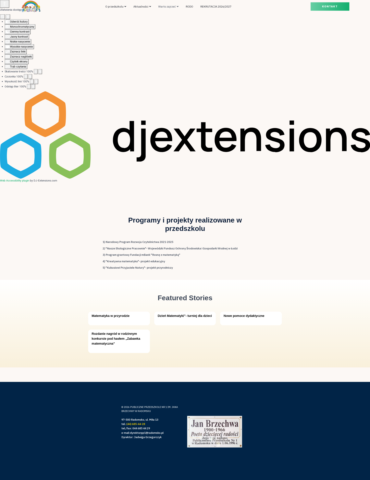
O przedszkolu (114, 6)
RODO (189, 6)
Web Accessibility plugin (14, 180)
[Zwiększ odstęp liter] (33, 86)
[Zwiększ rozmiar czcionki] (30, 76)
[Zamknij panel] (8, 16)
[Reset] (2, 16)
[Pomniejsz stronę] (36, 71)
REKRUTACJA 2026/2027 (215, 6)
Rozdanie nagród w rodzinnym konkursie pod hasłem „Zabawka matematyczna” (116, 338)
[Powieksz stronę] (40, 71)
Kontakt (330, 6)
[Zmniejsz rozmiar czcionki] (26, 76)
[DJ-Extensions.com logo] (185, 134)
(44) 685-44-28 (135, 424)
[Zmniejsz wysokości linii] (32, 81)
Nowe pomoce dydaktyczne (244, 316)
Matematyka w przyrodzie (111, 316)
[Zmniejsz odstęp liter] (29, 86)
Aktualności (140, 6)
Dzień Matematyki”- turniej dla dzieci (185, 316)
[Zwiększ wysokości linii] (36, 81)
